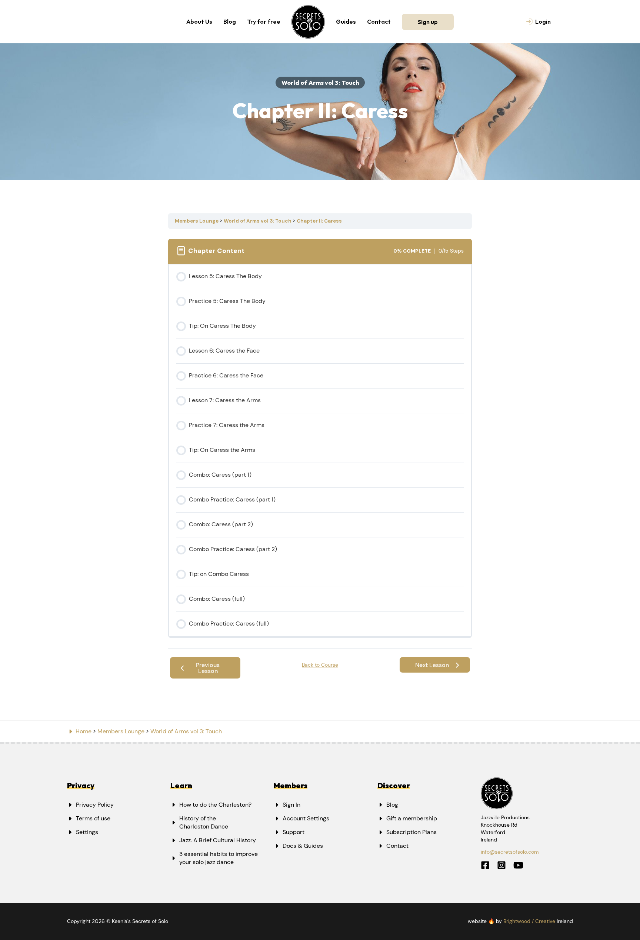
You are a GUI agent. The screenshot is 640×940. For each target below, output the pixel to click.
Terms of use (93, 818)
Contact (379, 21)
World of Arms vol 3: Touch (258, 221)
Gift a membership (411, 818)
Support (293, 832)
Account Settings (306, 818)
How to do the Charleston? (215, 805)
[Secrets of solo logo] (308, 22)
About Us (199, 21)
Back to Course (320, 665)
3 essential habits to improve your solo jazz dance (218, 858)
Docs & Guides (303, 846)
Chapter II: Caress (319, 221)
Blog (229, 21)
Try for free (263, 21)
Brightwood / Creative (529, 921)
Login (543, 21)
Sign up (428, 22)
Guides (346, 21)
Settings (87, 832)
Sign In (291, 805)
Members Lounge (197, 221)
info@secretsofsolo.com (510, 852)
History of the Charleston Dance (203, 822)
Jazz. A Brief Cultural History (217, 840)
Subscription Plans (411, 832)
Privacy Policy (95, 805)
